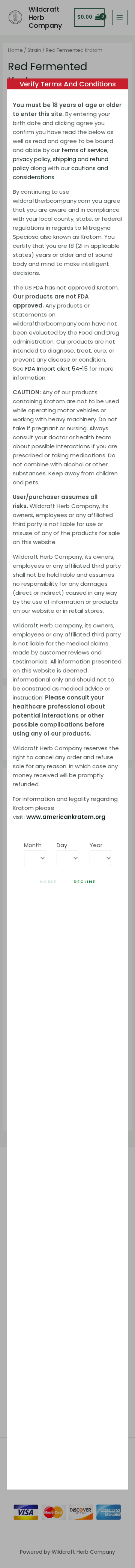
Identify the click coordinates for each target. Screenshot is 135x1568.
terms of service (84, 150)
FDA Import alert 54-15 (56, 368)
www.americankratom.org (65, 817)
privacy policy (31, 159)
